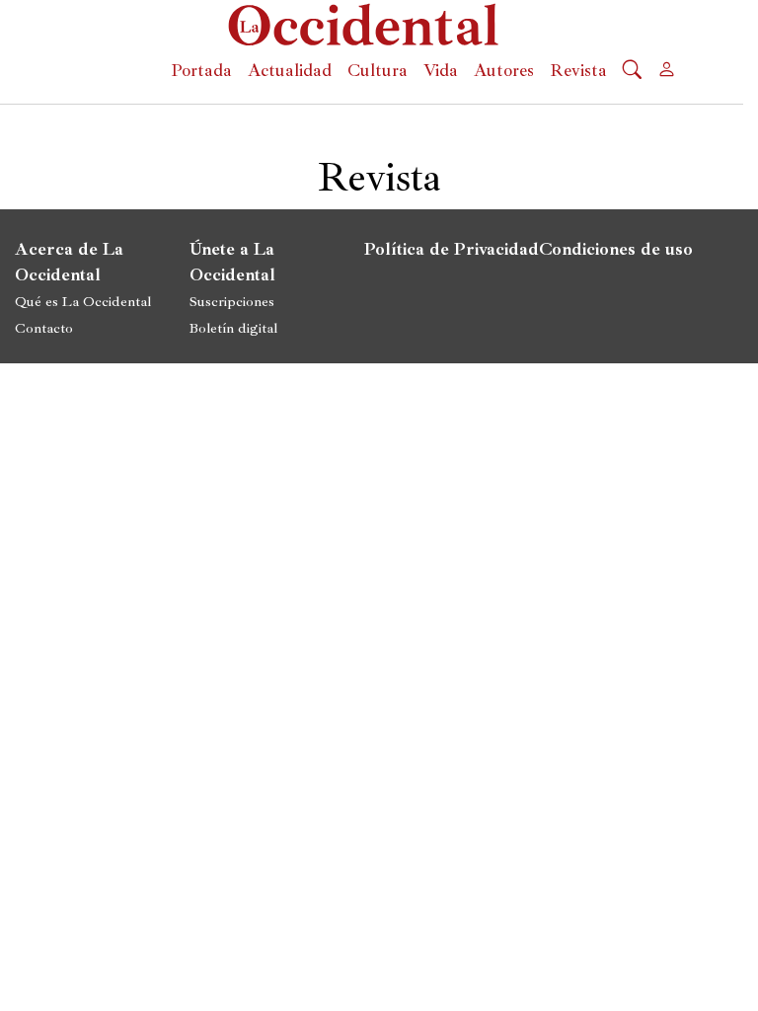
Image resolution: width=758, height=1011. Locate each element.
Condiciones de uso (616, 249)
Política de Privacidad (451, 249)
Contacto (44, 328)
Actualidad (290, 70)
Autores (504, 70)
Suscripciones (232, 301)
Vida (440, 70)
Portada (201, 70)
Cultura (377, 70)
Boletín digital (233, 328)
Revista (578, 70)
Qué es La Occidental (83, 301)
